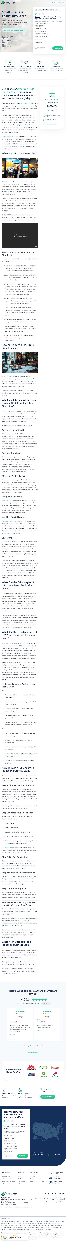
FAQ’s (3, 1183)
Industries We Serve (7, 1179)
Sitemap (62, 1202)
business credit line (7, 923)
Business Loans (6, 1177)
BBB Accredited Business (10, 45)
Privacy (55, 1202)
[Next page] (41, 1045)
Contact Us (21, 1183)
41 (37, 1045)
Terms (48, 1202)
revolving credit (28, 923)
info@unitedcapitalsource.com (50, 124)
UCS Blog (32, 1177)
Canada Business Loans (8, 1181)
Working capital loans (8, 521)
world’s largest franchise (26, 103)
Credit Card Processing (36, 1179)
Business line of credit (9, 434)
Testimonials (21, 1181)
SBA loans (5, 542)
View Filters (45, 1003)
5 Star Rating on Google (10, 37)
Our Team (20, 1179)
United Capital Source (8, 137)
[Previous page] (25, 1045)
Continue (57, 48)
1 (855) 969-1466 (5, 1198)
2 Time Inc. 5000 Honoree (9, 41)
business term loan (8, 457)
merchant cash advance (10, 480)
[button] (63, 2)
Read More (12, 1035)
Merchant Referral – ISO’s (37, 1181)
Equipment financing (8, 501)
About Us (20, 1177)
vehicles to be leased (22, 127)
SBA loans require (7, 848)
